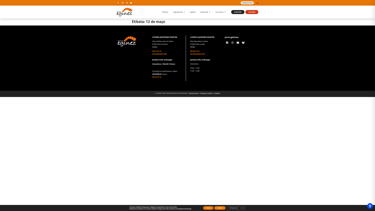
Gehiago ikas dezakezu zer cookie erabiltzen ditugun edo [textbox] (147, 209)
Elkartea (165, 12)
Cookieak (217, 93)
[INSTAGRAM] (232, 42)
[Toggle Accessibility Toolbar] (370, 206)
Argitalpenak (177, 12)
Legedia (193, 12)
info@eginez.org (159, 54)
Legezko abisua (194, 93)
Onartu (208, 208)
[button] (118, 2)
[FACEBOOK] (227, 42)
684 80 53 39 (194, 51)
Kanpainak (204, 12)
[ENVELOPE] (237, 42)
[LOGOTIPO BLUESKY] (243, 42)
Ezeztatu (220, 208)
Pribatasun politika (206, 93)
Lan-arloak (219, 12)
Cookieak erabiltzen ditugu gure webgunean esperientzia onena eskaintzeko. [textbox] (153, 207)
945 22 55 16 (156, 51)
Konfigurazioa (233, 208)
